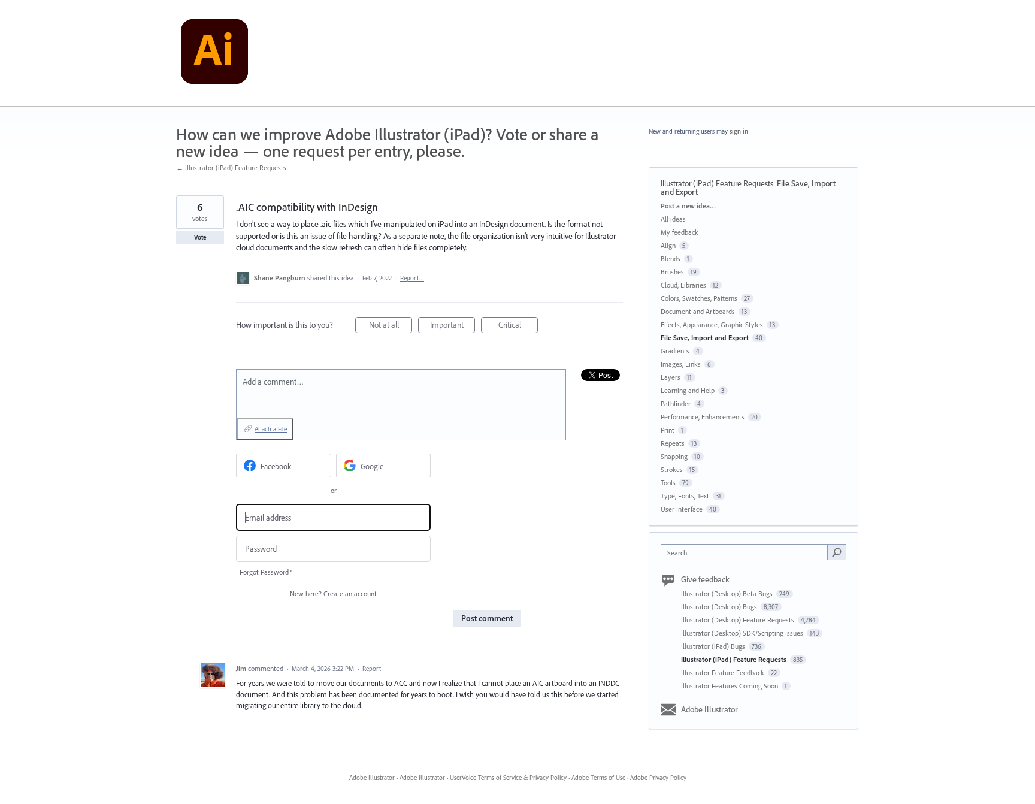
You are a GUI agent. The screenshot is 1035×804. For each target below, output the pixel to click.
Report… (412, 278)
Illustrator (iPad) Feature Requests (717, 183)
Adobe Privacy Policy (658, 777)
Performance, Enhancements (703, 416)
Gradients (675, 350)
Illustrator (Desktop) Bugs (720, 606)
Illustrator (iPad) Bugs (714, 646)
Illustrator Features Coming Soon (730, 685)
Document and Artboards (698, 311)
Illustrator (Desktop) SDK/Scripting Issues (743, 632)
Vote (200, 237)
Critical (518, 326)
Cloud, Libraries (683, 284)
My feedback (679, 232)
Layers (670, 377)
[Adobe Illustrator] (214, 53)
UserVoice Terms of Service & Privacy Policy (508, 777)
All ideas (673, 218)
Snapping (674, 456)
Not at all (390, 326)
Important (452, 326)
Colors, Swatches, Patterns (699, 298)
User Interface (682, 508)
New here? (333, 593)
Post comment (487, 618)
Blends (670, 258)
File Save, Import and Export (705, 337)
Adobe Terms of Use (598, 777)
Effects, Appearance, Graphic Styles (712, 324)
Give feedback (705, 579)
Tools (668, 482)
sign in (739, 131)
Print (667, 429)
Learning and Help (688, 390)
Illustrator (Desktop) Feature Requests (738, 619)
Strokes (672, 469)
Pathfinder (676, 403)
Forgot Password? (266, 571)
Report (371, 668)
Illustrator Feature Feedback (723, 672)
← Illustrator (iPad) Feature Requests (231, 167)
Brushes (672, 271)
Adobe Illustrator (709, 709)
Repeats (673, 443)
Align (668, 245)
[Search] (836, 552)
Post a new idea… (688, 205)
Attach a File (271, 429)
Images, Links (681, 363)
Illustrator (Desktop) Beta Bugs (727, 593)
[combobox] (747, 552)
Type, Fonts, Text (685, 495)
